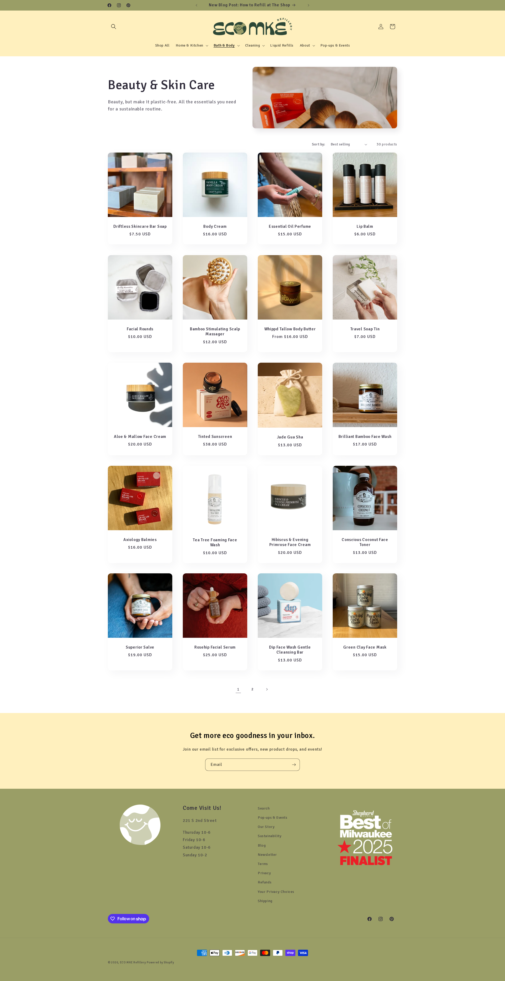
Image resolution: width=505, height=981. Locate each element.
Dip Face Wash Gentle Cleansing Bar (290, 650)
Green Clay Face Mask (364, 647)
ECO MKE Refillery (133, 962)
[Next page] (266, 689)
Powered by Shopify (160, 962)
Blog (262, 845)
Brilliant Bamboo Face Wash (365, 436)
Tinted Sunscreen (215, 436)
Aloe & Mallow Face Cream (140, 436)
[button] (113, 26)
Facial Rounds (140, 329)
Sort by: (318, 144)
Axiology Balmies (140, 539)
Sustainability (269, 836)
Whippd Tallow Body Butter (290, 329)
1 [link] (238, 689)
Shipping (265, 901)
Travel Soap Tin (365, 329)
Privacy (264, 873)
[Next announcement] (308, 5)
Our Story (266, 827)
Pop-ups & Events (272, 817)
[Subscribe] (294, 764)
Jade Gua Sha (290, 437)
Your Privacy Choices (276, 891)
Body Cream (214, 226)
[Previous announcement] (196, 5)
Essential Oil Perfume (290, 226)
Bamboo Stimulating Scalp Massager (215, 332)
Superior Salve (140, 647)
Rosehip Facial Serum (215, 647)
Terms (263, 864)
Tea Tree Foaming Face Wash (215, 542)
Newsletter (267, 854)
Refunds (264, 882)
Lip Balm (365, 226)
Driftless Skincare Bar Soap (139, 226)
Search (264, 808)
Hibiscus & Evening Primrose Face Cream (290, 542)
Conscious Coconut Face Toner (365, 542)
